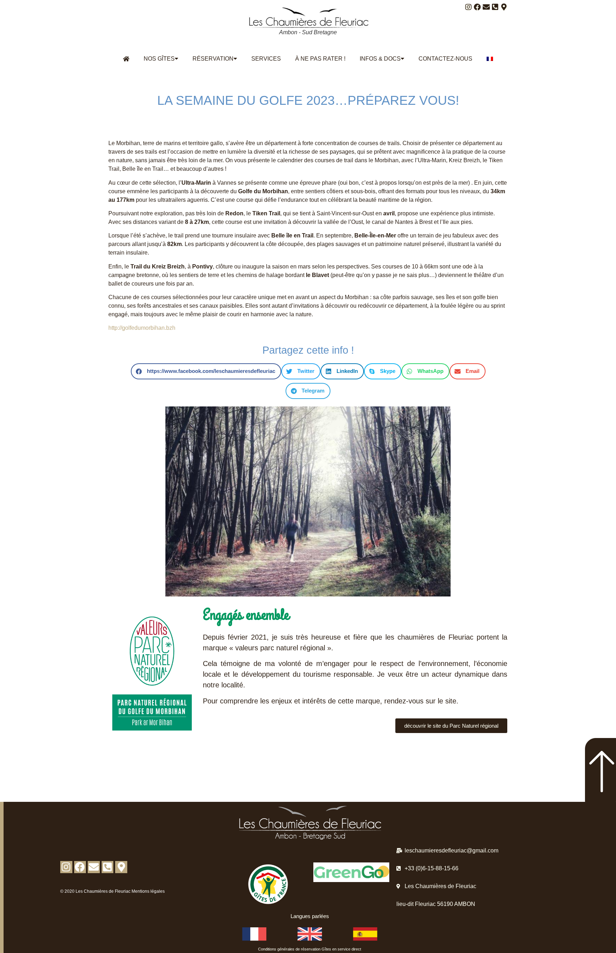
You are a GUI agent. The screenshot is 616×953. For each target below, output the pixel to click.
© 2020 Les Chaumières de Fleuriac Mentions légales (112, 891)
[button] (206, 371)
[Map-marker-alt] (504, 7)
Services (266, 59)
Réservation (212, 59)
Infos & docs (380, 59)
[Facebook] (477, 7)
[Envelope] (486, 7)
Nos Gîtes (159, 59)
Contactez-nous (445, 59)
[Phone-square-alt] (495, 7)
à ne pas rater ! (320, 59)
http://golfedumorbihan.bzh (141, 328)
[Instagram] (468, 7)
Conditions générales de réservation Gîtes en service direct (309, 949)
